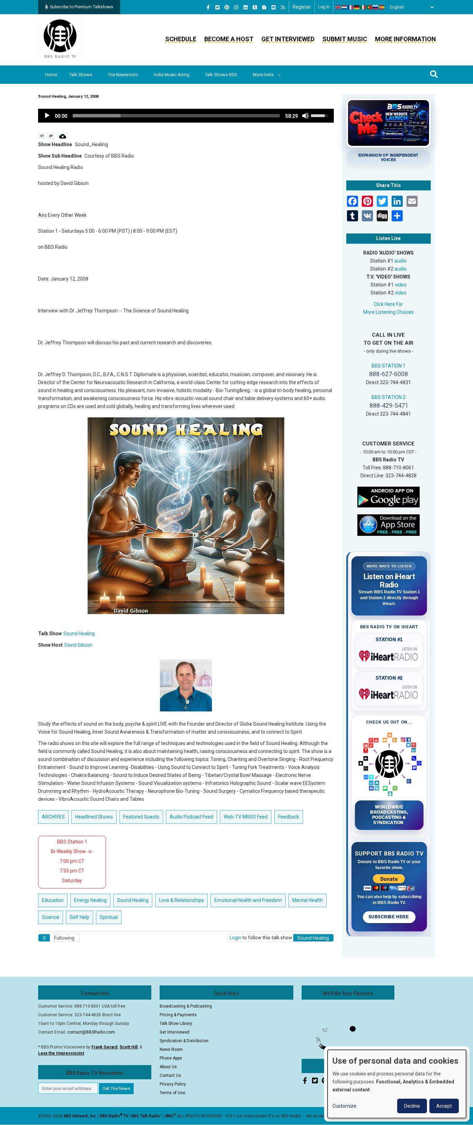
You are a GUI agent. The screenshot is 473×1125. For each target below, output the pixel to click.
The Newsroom (123, 74)
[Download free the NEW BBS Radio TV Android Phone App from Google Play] (388, 496)
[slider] (176, 115)
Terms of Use (172, 1092)
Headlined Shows (94, 817)
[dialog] (397, 1084)
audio (400, 261)
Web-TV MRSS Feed (246, 817)
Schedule (180, 39)
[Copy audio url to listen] (51, 136)
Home (51, 74)
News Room (171, 1049)
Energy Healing (90, 900)
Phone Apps (171, 1058)
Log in (324, 7)
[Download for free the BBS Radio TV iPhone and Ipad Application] (388, 524)
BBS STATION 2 (388, 397)
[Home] (60, 39)
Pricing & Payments (178, 1014)
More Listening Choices (388, 312)
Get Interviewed (287, 39)
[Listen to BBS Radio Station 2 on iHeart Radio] (389, 692)
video (401, 284)
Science (50, 917)
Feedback (288, 817)
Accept (444, 1106)
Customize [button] (344, 1106)
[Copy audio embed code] (42, 136)
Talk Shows (80, 74)
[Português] (369, 7)
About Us (168, 1066)
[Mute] (305, 115)
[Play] (47, 115)
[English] (338, 7)
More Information (405, 39)
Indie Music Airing (171, 74)
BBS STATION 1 (388, 366)
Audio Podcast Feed (191, 817)
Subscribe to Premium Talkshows (81, 7)
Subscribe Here (389, 916)
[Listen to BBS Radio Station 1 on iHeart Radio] (389, 654)
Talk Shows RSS (221, 74)
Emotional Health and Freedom (248, 900)
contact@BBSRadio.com (91, 1032)
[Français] (351, 7)
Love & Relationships (181, 900)
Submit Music (344, 39)
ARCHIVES (53, 817)
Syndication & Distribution (184, 1040)
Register (302, 7)
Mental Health (307, 900)
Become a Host (228, 39)
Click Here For (388, 304)
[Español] (382, 7)
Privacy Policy (173, 1084)
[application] (186, 116)
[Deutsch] (357, 7)
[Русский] (376, 7)
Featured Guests (141, 817)
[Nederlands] (344, 7)
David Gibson (78, 645)
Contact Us (170, 1075)
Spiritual (109, 917)
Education (53, 900)
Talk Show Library (176, 1023)
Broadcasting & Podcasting (186, 1006)
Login (235, 937)
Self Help (79, 917)
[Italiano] (363, 7)
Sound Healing (79, 633)
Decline (412, 1106)
